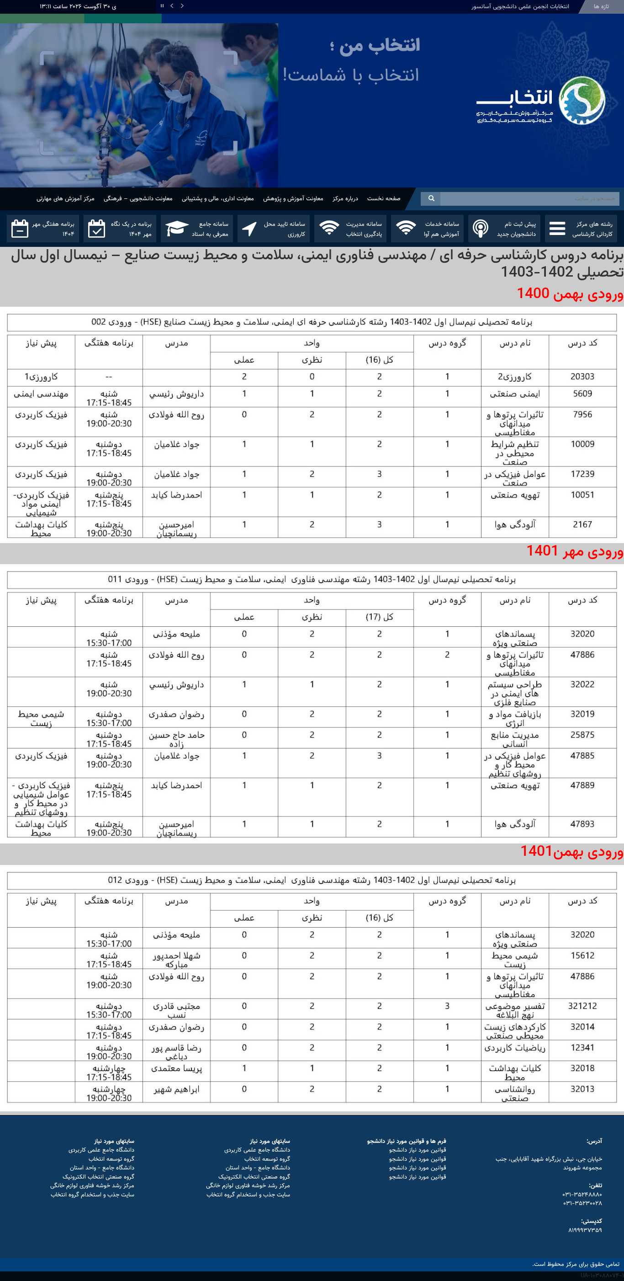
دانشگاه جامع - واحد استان (258, 1168)
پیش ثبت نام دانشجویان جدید (516, 229)
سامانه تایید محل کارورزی (284, 229)
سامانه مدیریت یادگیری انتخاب (364, 229)
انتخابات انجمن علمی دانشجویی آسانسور (520, 6)
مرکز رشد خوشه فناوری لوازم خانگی (248, 1185)
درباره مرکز (345, 198)
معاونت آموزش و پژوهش (293, 198)
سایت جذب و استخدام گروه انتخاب (248, 1195)
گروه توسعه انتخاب (267, 1159)
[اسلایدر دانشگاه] (234, 115)
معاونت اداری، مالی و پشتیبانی (218, 198)
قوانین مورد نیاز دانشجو (417, 1150)
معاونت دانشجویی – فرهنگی (138, 198)
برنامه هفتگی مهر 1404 (53, 229)
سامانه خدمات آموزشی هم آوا (441, 229)
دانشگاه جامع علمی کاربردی (257, 1150)
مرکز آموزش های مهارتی (66, 198)
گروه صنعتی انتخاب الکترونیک (254, 1177)
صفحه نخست (384, 198)
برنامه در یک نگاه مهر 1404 (131, 229)
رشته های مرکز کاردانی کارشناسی (592, 229)
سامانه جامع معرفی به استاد (210, 229)
